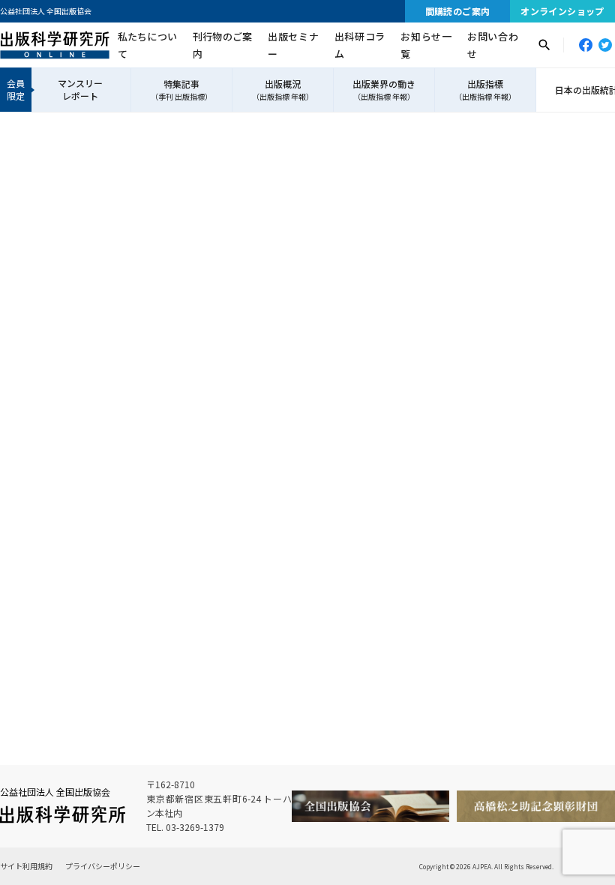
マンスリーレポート (80, 89)
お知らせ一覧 (426, 45)
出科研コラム (360, 45)
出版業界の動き (384, 90)
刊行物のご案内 (222, 45)
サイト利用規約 (26, 866)
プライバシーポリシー (102, 866)
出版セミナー (293, 45)
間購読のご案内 (457, 10)
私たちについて (147, 45)
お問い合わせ (492, 45)
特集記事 (181, 90)
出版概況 (283, 90)
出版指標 (485, 90)
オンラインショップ (562, 10)
